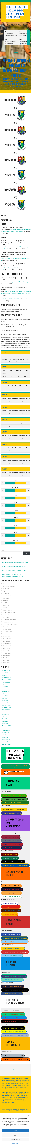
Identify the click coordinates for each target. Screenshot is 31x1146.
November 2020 (6, 707)
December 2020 (6, 705)
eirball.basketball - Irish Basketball (11, 840)
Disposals (22, 385)
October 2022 (6, 682)
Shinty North (6, 657)
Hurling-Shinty (6, 626)
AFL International (7, 610)
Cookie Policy (15, 1143)
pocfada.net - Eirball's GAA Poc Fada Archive (14, 809)
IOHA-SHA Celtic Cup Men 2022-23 (11, 574)
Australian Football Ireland (9, 595)
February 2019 (6, 739)
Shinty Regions (6, 655)
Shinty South (6, 660)
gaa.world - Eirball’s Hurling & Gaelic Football (14, 795)
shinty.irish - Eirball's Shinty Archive (12, 813)
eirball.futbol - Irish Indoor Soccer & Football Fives (15, 865)
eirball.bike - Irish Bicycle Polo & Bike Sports (14, 1031)
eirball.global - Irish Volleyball (10, 858)
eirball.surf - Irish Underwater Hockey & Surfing (15, 941)
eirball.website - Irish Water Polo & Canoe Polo (15, 938)
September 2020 (6, 712)
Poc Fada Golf (6, 636)
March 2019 (5, 737)
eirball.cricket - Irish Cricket (10, 914)
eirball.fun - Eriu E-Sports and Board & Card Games (15, 1059)
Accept (15, 1130)
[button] (28, 1115)
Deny (15, 1135)
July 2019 (4, 735)
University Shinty (7, 653)
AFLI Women (6, 603)
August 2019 (5, 732)
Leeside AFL (6, 605)
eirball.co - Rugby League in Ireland (11, 893)
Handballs (15, 385)
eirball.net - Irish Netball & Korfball (11, 886)
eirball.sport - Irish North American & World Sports (15, 766)
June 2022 (5, 686)
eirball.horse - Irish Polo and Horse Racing (13, 1028)
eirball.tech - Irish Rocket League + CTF (13, 1055)
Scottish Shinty (7, 643)
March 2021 (5, 700)
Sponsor (15, 52)
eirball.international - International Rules (13, 948)
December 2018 (6, 744)
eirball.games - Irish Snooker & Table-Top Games (15, 990)
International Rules (8, 622)
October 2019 (6, 728)
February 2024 (6, 670)
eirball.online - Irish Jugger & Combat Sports (14, 1017)
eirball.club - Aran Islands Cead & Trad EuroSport (15, 952)
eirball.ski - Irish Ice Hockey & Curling (12, 844)
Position (4, 385)
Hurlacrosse (6, 634)
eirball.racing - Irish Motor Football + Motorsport (15, 1035)
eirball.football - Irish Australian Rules (12, 889)
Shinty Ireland (6, 641)
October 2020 (6, 709)
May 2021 (4, 698)
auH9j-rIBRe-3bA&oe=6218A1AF (10, 299)
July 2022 (4, 684)
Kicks (9, 385)
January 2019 (5, 741)
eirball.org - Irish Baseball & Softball (12, 847)
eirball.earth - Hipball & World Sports (12, 955)
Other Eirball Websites (9, 586)
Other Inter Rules (7, 638)
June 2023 (5, 673)
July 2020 (4, 716)
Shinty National (7, 646)
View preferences (15, 1139)
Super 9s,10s (6, 607)
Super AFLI (5, 600)
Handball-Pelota (7, 629)
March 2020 (5, 723)
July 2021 (4, 693)
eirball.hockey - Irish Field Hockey (11, 910)
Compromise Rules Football (10, 624)
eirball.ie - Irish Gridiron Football (11, 837)
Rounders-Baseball (7, 631)
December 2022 (6, 677)
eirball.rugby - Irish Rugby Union (11, 907)
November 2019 (6, 725)
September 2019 (6, 730)
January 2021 (5, 702)
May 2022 (4, 689)
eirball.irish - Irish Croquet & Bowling (12, 993)
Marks (28, 385)
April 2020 (5, 721)
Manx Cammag (6, 662)
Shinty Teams (6, 648)
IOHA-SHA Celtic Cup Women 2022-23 (12, 576)
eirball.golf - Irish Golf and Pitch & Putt (12, 986)
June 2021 (5, 696)
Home (4, 584)
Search (2, 550)
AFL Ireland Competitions (9, 619)
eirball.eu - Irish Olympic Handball (11, 934)
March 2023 (5, 675)
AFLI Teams (6, 598)
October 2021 (6, 691)
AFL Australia (6, 614)
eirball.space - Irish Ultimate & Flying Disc (13, 861)
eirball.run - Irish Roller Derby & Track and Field (14, 1021)
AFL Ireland (6, 593)
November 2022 (6, 679)
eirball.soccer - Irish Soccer (9, 903)
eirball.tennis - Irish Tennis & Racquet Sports (14, 976)
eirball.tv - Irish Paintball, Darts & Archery (13, 1014)
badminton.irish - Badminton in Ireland (12, 979)
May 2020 (4, 719)
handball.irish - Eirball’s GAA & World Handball (14, 799)
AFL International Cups (9, 612)
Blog (4, 591)
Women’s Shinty (7, 650)
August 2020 (5, 714)
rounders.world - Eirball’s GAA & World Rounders (15, 803)
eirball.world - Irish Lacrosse (10, 854)
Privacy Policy (6, 588)
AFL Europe (6, 617)
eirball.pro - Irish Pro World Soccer (11, 896)
